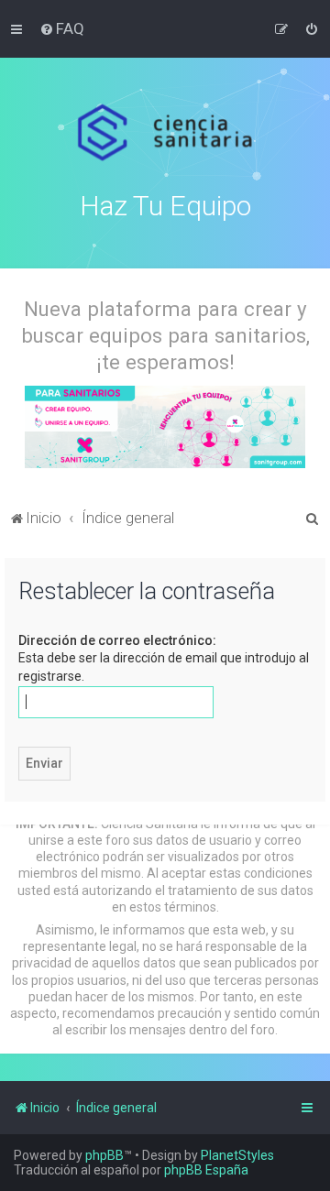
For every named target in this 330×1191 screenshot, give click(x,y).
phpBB (104, 1155)
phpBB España (206, 1170)
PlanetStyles (237, 1155)
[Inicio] (165, 133)
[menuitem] (61, 28)
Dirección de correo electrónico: (117, 640)
